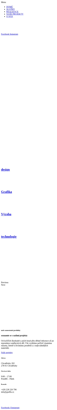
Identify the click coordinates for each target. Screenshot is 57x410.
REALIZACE (12, 11)
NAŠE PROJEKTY (14, 14)
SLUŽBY (10, 9)
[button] (28, 2)
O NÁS (9, 16)
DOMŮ (9, 7)
